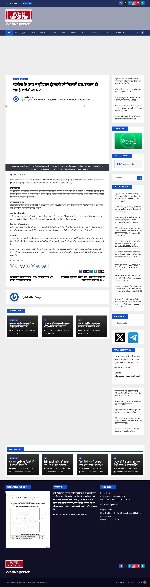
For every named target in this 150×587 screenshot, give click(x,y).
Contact (132, 582)
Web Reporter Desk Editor (22, 472)
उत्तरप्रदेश (12, 320)
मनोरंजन (73, 33)
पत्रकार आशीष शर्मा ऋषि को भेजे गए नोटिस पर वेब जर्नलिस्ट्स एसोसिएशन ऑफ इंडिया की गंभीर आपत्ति (128, 81)
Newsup (34, 582)
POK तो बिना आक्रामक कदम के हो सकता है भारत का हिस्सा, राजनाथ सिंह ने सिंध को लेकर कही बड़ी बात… (128, 108)
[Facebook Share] (17, 266)
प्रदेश (24, 33)
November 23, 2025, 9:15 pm (126, 468)
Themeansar (43, 582)
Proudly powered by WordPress (15, 582)
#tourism (86, 100)
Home (117, 582)
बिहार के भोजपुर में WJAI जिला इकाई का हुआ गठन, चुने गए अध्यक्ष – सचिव (91, 464)
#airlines (39, 100)
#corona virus (57, 100)
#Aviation (47, 100)
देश (16, 33)
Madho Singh (29, 97)
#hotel (66, 100)
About (122, 582)
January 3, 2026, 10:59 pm (56, 468)
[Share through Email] (38, 266)
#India (71, 100)
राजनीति (53, 33)
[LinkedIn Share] (44, 266)
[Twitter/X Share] (22, 266)
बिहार (80, 458)
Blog (127, 582)
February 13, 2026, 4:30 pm (22, 468)
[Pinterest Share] (28, 266)
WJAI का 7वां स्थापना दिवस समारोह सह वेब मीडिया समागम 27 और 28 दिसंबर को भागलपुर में (128, 288)
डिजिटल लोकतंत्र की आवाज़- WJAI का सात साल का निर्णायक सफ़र (57, 326)
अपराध (63, 33)
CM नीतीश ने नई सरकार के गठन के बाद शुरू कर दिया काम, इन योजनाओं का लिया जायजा (128, 254)
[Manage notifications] (145, 582)
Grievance (121, 33)
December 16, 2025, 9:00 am (91, 468)
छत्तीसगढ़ (42, 33)
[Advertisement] (75, 52)
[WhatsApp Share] (12, 266)
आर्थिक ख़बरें (94, 33)
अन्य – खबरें (106, 33)
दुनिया (33, 33)
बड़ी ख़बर (25, 79)
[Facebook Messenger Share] (33, 266)
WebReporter (17, 24)
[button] (138, 33)
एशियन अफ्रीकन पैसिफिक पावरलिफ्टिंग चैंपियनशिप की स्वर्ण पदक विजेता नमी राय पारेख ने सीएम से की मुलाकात (128, 301)
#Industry (78, 100)
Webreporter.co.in (127, 164)
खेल (83, 33)
